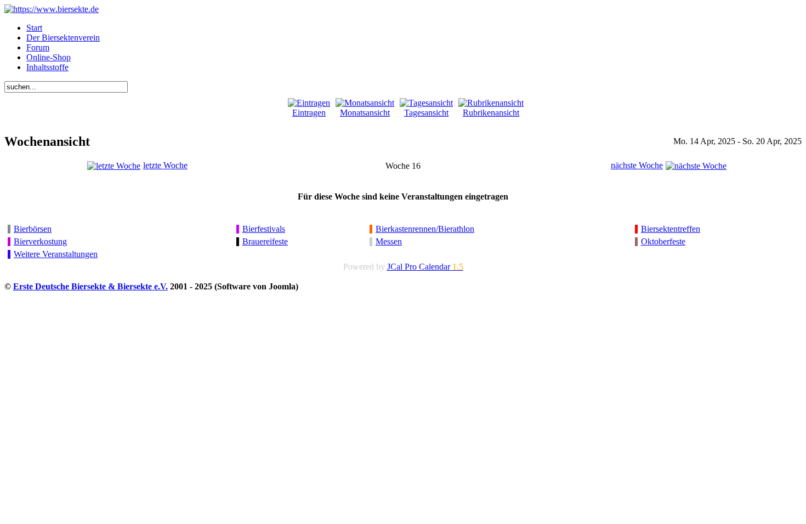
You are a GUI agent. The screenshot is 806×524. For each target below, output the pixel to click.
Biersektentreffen (670, 228)
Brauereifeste (265, 241)
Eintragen (309, 112)
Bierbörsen (33, 228)
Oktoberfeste (663, 241)
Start (34, 27)
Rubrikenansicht (491, 112)
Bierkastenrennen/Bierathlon (425, 228)
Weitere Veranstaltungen (56, 254)
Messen (389, 241)
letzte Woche (165, 165)
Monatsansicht (365, 112)
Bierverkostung (40, 241)
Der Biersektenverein (63, 37)
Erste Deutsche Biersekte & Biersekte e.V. (90, 286)
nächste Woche (637, 165)
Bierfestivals (263, 228)
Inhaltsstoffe (47, 67)
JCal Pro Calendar (425, 266)
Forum (37, 47)
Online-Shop (48, 57)
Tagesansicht (426, 112)
